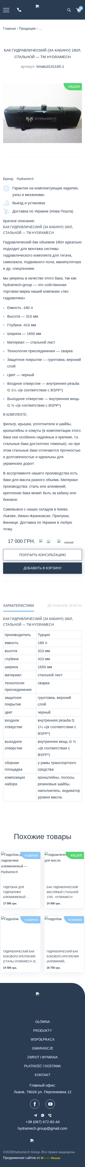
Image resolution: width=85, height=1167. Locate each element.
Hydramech (25, 179)
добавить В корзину (42, 568)
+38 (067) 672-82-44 (43, 1122)
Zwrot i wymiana (42, 1057)
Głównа (42, 1022)
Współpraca (42, 1039)
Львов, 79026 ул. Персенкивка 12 (42, 1092)
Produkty (42, 1030)
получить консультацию (42, 555)
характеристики (18, 605)
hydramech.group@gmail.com (42, 1128)
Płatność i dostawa (42, 1066)
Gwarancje (42, 1048)
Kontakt (42, 1075)
